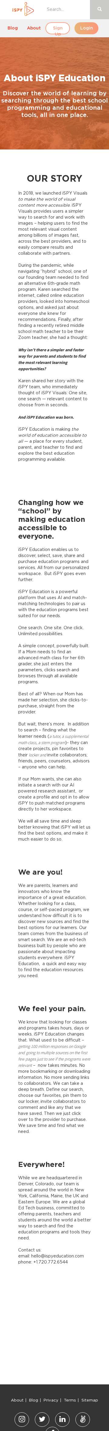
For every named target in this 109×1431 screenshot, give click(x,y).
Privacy (51, 1400)
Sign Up (58, 30)
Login (86, 28)
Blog (13, 28)
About (34, 28)
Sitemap (89, 1400)
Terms (70, 1400)
